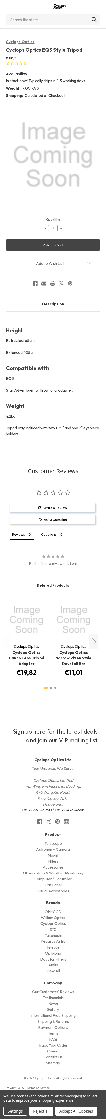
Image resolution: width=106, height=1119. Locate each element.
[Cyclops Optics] (59, 7)
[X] (61, 283)
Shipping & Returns (53, 1021)
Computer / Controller (53, 878)
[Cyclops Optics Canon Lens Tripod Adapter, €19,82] (26, 620)
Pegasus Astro (53, 941)
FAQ (53, 1039)
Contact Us (53, 1056)
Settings (15, 1111)
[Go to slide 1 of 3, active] (46, 688)
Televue (53, 947)
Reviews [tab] (18, 534)
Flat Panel (53, 884)
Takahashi (53, 935)
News (53, 1003)
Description (53, 304)
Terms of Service (38, 1088)
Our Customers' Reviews (53, 991)
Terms (53, 1033)
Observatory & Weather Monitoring (53, 873)
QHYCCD (53, 911)
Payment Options (53, 1027)
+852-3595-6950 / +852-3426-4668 (53, 809)
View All (53, 970)
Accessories (53, 867)
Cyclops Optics (20, 41)
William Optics (53, 917)
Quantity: (53, 219)
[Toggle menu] (8, 7)
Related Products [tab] (53, 585)
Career (53, 1051)
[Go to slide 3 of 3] (55, 688)
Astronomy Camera (53, 849)
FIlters (53, 861)
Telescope (53, 843)
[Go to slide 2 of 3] (51, 688)
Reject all (41, 1111)
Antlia (53, 964)
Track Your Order (53, 1045)
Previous (7, 641)
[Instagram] (66, 821)
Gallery (53, 1009)
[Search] (94, 19)
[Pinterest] (70, 283)
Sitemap (53, 1062)
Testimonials (53, 997)
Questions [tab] (49, 534)
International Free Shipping (53, 1015)
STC (53, 929)
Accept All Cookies (76, 1111)
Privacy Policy (15, 1088)
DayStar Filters (53, 959)
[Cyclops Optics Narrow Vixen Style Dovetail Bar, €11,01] (73, 620)
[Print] (52, 283)
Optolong (53, 953)
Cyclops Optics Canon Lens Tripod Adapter (26, 658)
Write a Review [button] (55, 508)
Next (93, 641)
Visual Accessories (53, 890)
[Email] (43, 283)
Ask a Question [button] (55, 519)
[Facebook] (35, 283)
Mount (53, 855)
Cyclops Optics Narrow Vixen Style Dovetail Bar (73, 658)
